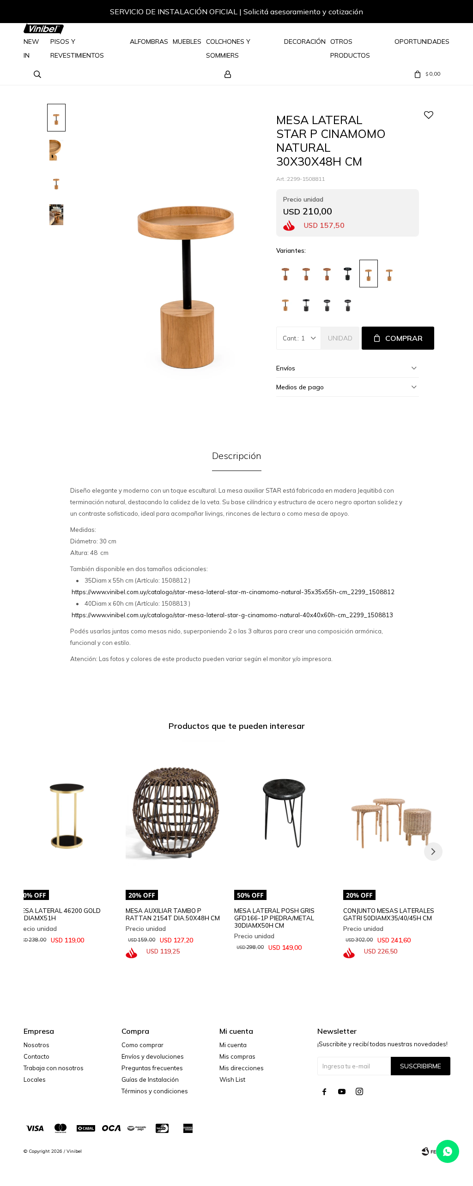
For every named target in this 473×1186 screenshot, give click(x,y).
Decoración (305, 41)
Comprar (404, 338)
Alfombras (149, 41)
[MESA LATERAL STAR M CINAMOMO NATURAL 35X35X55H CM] (389, 273)
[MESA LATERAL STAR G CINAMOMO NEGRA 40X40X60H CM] (348, 303)
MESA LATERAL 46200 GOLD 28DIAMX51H (59, 914)
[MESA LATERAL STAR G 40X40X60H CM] (285, 273)
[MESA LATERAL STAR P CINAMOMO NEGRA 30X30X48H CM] (306, 303)
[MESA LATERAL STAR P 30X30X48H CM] (327, 273)
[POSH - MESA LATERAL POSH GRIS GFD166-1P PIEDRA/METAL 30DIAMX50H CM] (284, 813)
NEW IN (31, 48)
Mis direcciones (241, 1068)
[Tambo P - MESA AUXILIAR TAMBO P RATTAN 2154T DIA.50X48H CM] (175, 813)
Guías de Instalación (150, 1079)
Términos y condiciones (154, 1091)
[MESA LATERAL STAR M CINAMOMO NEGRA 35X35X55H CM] (327, 303)
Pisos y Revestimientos (77, 48)
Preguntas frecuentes (152, 1068)
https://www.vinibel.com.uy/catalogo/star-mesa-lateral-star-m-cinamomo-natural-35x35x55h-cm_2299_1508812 (233, 592)
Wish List (232, 1079)
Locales (35, 1079)
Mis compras (237, 1056)
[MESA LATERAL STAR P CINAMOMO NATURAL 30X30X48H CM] (368, 273)
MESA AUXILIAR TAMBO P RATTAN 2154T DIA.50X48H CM (173, 914)
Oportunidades (421, 41)
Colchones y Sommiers (228, 48)
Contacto (36, 1056)
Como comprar (142, 1045)
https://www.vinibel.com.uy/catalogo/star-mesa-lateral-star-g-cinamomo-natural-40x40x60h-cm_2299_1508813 (232, 615)
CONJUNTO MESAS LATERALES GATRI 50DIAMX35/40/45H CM (388, 914)
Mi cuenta (233, 1045)
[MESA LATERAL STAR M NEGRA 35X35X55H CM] (348, 273)
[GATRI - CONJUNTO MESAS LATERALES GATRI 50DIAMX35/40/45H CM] (393, 813)
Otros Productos (350, 48)
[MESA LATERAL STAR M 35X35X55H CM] (306, 273)
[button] (433, 12)
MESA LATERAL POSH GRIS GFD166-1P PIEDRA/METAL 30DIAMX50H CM (274, 918)
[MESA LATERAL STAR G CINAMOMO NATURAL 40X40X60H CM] (285, 303)
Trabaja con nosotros (54, 1068)
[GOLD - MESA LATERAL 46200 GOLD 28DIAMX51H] (66, 813)
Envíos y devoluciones (152, 1056)
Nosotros (36, 1045)
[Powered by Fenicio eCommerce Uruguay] (435, 1151)
